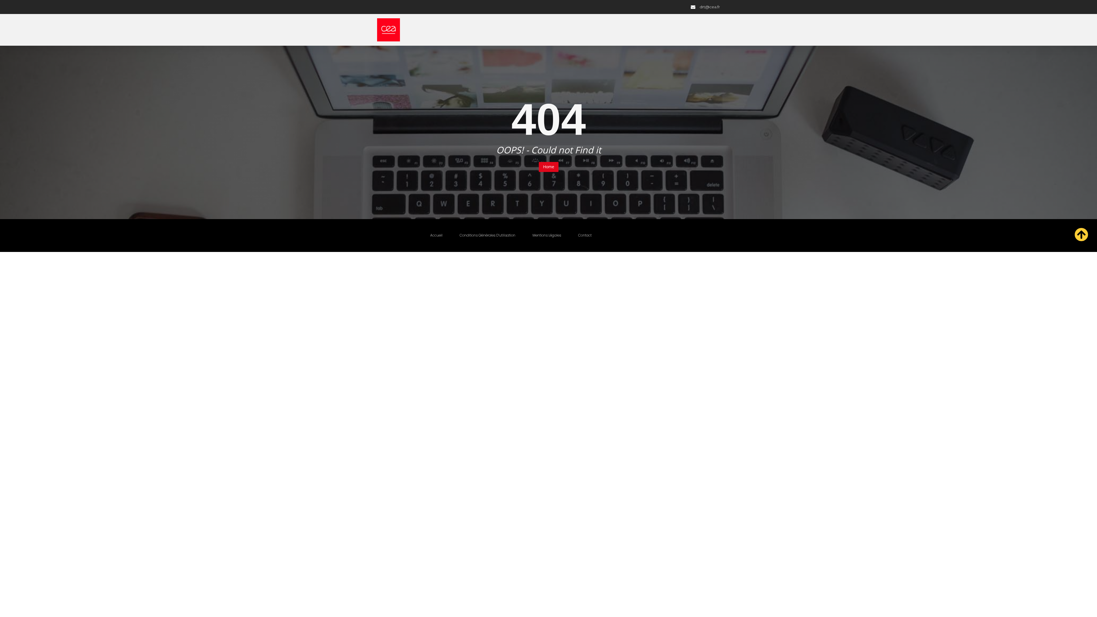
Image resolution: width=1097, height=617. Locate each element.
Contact (585, 235)
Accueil (436, 235)
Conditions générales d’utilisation (487, 235)
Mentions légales (547, 235)
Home (548, 166)
